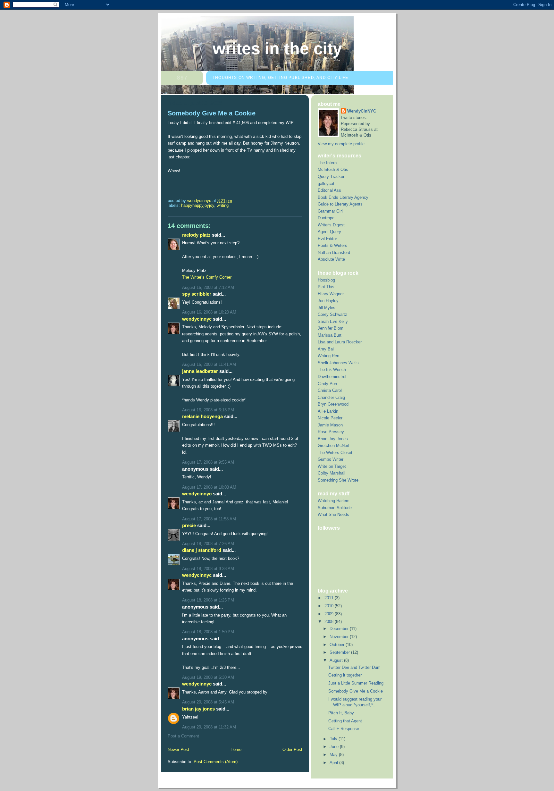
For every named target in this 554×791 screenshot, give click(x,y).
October (338, 644)
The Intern (327, 162)
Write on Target (332, 466)
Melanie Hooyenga (202, 416)
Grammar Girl (330, 211)
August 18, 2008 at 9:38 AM (208, 568)
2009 (329, 613)
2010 (329, 605)
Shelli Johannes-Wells (338, 362)
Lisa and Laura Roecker (340, 342)
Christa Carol (330, 390)
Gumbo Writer (330, 459)
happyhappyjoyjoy (197, 205)
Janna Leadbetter (200, 371)
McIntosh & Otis (333, 169)
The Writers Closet (335, 452)
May (334, 754)
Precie (189, 525)
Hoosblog (326, 280)
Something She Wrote (338, 480)
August (337, 660)
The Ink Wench (332, 369)
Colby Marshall (331, 473)
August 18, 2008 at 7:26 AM (208, 543)
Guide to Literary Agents (340, 204)
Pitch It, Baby (341, 713)
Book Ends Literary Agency (343, 197)
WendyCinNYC (197, 319)
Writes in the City (277, 48)
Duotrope (326, 217)
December (340, 628)
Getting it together (345, 675)
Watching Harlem (333, 500)
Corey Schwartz (332, 314)
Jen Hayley (328, 300)
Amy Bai (326, 349)
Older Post (292, 749)
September (340, 652)
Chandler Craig (331, 397)
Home (236, 749)
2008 (329, 621)
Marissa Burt (329, 335)
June (335, 746)
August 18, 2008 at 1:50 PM (208, 631)
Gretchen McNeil (333, 445)
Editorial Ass (329, 190)
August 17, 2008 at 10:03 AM (209, 487)
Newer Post (178, 749)
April (334, 762)
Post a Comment (183, 736)
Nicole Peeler (330, 418)
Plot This (326, 286)
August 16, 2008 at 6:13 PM (208, 410)
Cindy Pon (327, 383)
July (334, 738)
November (340, 636)
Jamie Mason (330, 425)
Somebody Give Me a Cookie (355, 691)
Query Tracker (331, 176)
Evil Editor (327, 238)
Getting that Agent (345, 721)
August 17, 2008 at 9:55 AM (208, 462)
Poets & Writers (332, 245)
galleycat (326, 183)
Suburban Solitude (335, 507)
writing (223, 205)
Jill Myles (326, 307)
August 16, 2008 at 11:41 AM (209, 364)
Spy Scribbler (196, 294)
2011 (329, 597)
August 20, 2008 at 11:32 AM (209, 727)
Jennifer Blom (330, 328)
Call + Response (343, 728)
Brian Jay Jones (198, 708)
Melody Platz (196, 235)
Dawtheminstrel (332, 376)
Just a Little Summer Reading (355, 683)
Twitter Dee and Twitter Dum (354, 667)
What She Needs (333, 514)
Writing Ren (328, 355)
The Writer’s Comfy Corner (206, 277)
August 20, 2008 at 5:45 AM (208, 702)
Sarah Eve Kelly (333, 321)
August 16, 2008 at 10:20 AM (209, 312)
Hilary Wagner (331, 293)
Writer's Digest (331, 225)
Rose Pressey (331, 431)
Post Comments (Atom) (216, 761)
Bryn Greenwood (333, 404)
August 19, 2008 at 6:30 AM (208, 677)
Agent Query (329, 231)
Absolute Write (331, 259)
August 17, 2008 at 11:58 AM (209, 519)
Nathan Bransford (334, 252)
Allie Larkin (328, 411)
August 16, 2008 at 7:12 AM (208, 287)
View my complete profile (341, 143)
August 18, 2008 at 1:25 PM (208, 600)
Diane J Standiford (201, 550)
